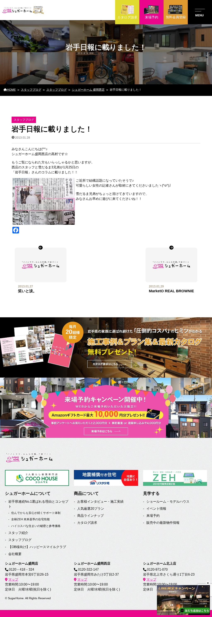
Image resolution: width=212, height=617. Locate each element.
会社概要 (15, 554)
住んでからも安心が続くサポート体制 (35, 512)
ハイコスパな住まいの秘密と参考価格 (35, 526)
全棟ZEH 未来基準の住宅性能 (30, 519)
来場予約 (153, 515)
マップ (13, 579)
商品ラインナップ (90, 515)
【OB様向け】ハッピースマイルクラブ (37, 547)
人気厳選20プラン (90, 508)
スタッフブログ (19, 540)
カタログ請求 (87, 522)
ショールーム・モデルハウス (167, 501)
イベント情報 (156, 508)
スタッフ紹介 (18, 533)
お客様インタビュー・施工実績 (100, 501)
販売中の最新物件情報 (162, 522)
